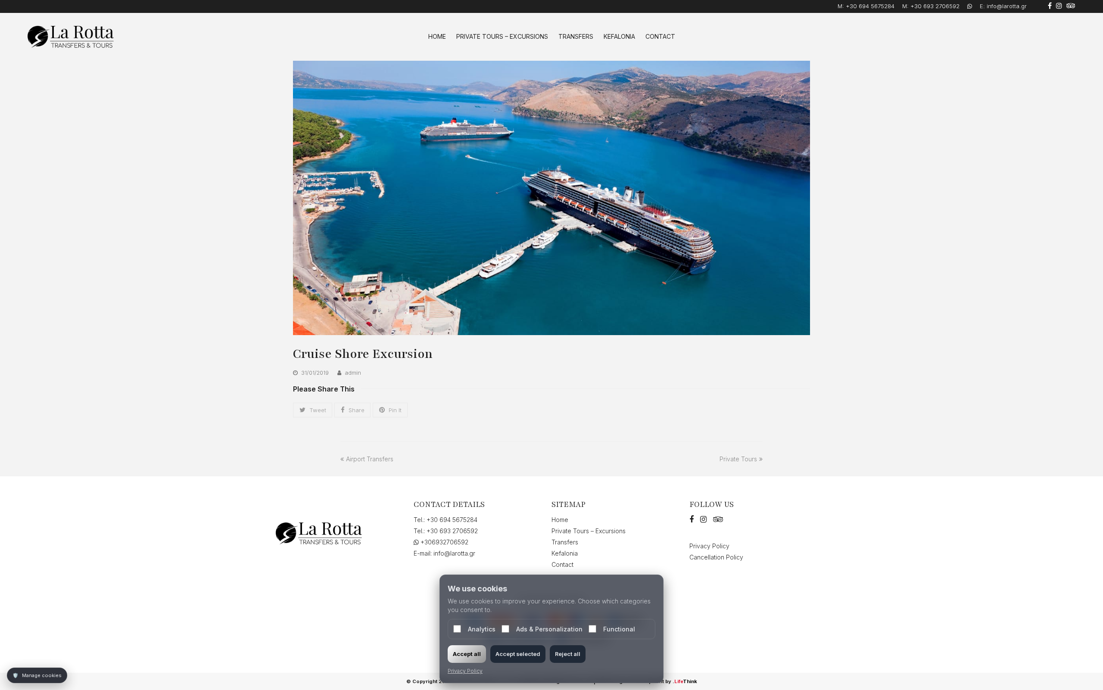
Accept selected (517, 653)
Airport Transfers (369, 459)
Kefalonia (565, 553)
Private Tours (738, 459)
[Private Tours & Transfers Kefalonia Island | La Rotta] (71, 36)
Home (560, 519)
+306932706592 (443, 542)
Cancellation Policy (716, 557)
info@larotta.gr (1007, 6)
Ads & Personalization (549, 629)
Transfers (565, 542)
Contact (562, 564)
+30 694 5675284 (870, 6)
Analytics (481, 629)
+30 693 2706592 (935, 6)
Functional (619, 629)
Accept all (467, 653)
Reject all (567, 653)
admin (353, 372)
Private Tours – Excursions (589, 531)
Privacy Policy (709, 546)
